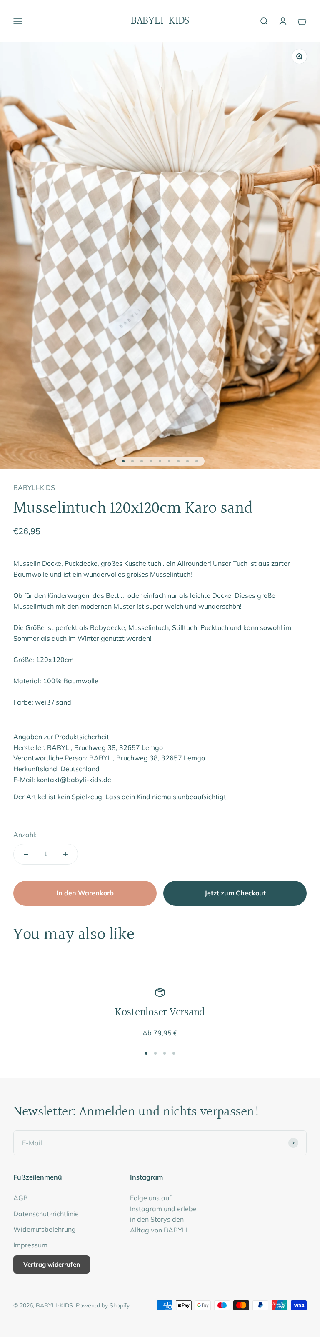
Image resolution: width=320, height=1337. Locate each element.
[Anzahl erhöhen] (65, 854)
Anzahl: (25, 834)
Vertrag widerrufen (51, 1264)
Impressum (30, 1245)
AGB (20, 1198)
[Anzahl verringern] (26, 854)
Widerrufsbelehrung (44, 1229)
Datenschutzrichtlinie (46, 1214)
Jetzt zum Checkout (235, 893)
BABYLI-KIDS (34, 487)
